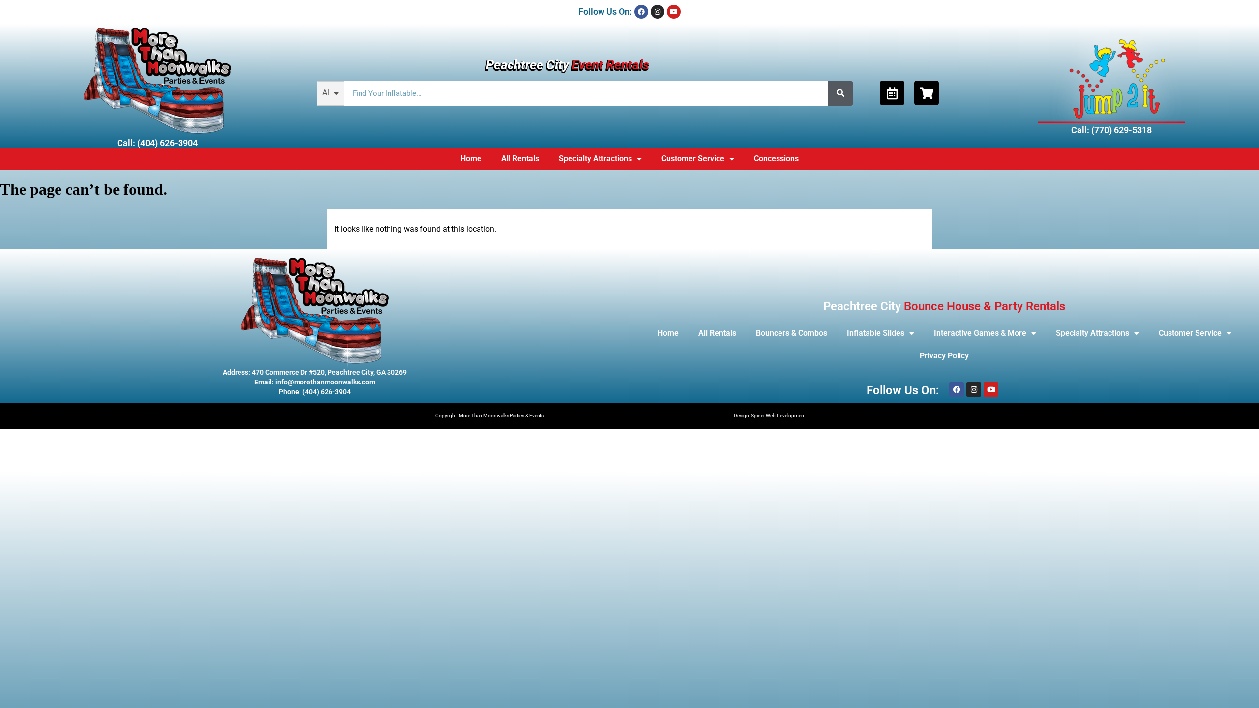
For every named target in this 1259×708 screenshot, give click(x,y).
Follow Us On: (605, 11)
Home (470, 158)
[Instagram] (657, 12)
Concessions (776, 158)
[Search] (840, 93)
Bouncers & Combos (791, 333)
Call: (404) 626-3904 (157, 143)
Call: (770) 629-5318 (1111, 130)
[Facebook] (641, 12)
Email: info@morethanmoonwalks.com (314, 382)
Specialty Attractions (595, 158)
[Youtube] (674, 12)
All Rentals (520, 158)
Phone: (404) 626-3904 (315, 392)
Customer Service (692, 158)
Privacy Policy (944, 355)
